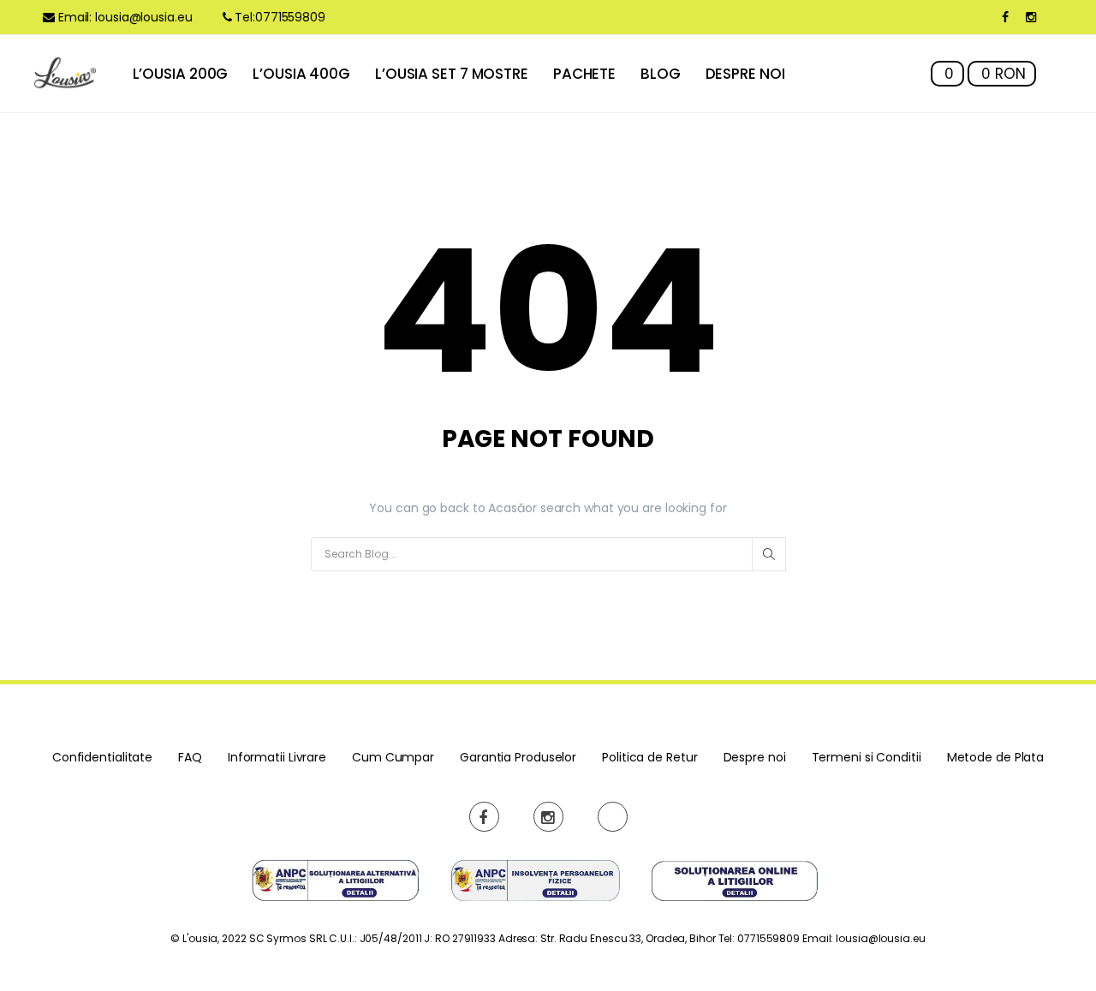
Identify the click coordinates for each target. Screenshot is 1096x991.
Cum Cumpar (393, 757)
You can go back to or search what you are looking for (547, 507)
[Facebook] (1005, 17)
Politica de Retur (649, 757)
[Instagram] (1031, 17)
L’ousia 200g (181, 73)
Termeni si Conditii (866, 757)
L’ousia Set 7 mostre (451, 73)
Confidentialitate (102, 757)
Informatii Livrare (277, 757)
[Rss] (613, 817)
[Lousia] (65, 73)
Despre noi (745, 73)
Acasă (506, 507)
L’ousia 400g (301, 73)
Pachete (584, 73)
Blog (660, 73)
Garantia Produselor (518, 757)
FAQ (190, 757)
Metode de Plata (996, 757)
